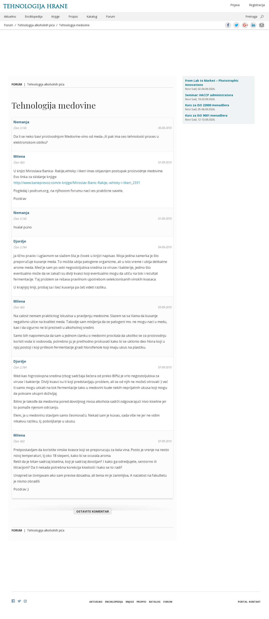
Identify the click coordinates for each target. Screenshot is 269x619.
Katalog (92, 16)
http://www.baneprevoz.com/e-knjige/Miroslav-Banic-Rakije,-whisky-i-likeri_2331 (76, 182)
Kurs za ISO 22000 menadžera (207, 105)
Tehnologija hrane (35, 6)
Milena (19, 156)
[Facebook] (13, 601)
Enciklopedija (33, 16)
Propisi (73, 16)
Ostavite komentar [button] (92, 511)
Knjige (55, 16)
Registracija (257, 5)
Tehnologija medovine (74, 25)
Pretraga (251, 16)
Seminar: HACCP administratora (209, 95)
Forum (110, 16)
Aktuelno (10, 16)
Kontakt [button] (255, 601)
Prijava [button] (235, 5)
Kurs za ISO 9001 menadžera (206, 115)
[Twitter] (19, 601)
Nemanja (21, 122)
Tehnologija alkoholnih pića (36, 25)
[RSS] (25, 601)
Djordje (19, 241)
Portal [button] (243, 601)
